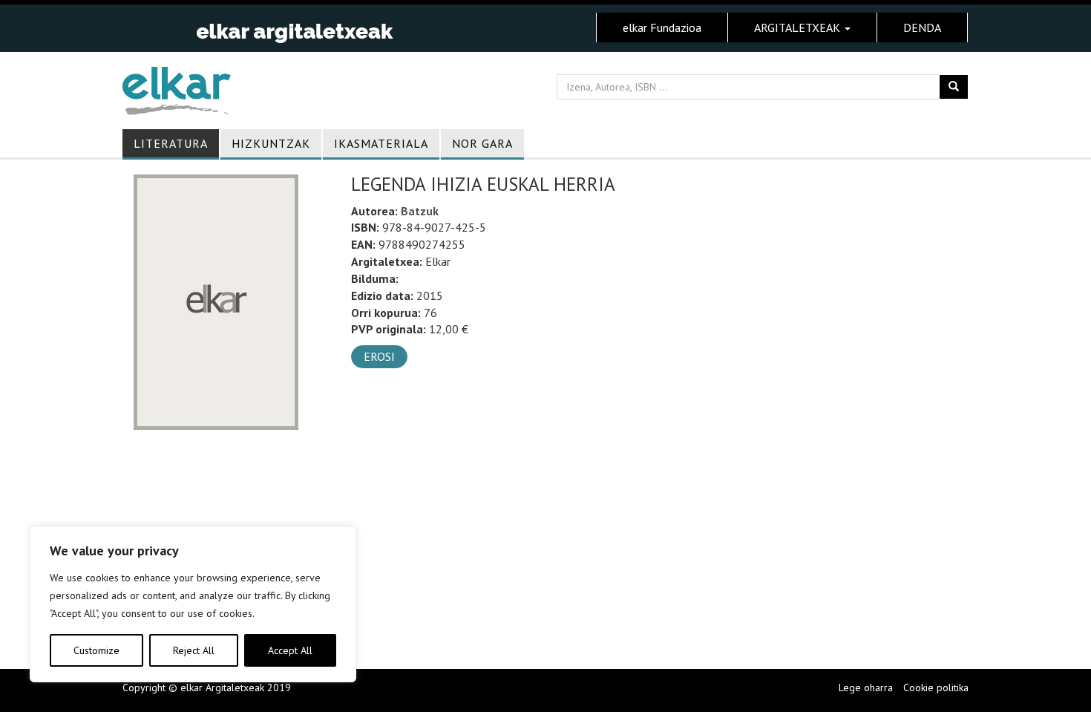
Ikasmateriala (381, 143)
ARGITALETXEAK (798, 27)
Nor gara (482, 143)
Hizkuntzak (271, 143)
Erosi (379, 356)
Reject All (193, 650)
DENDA (922, 27)
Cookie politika (936, 687)
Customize (96, 650)
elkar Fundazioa (662, 27)
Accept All (290, 650)
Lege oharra (866, 687)
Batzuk (420, 210)
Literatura (171, 143)
